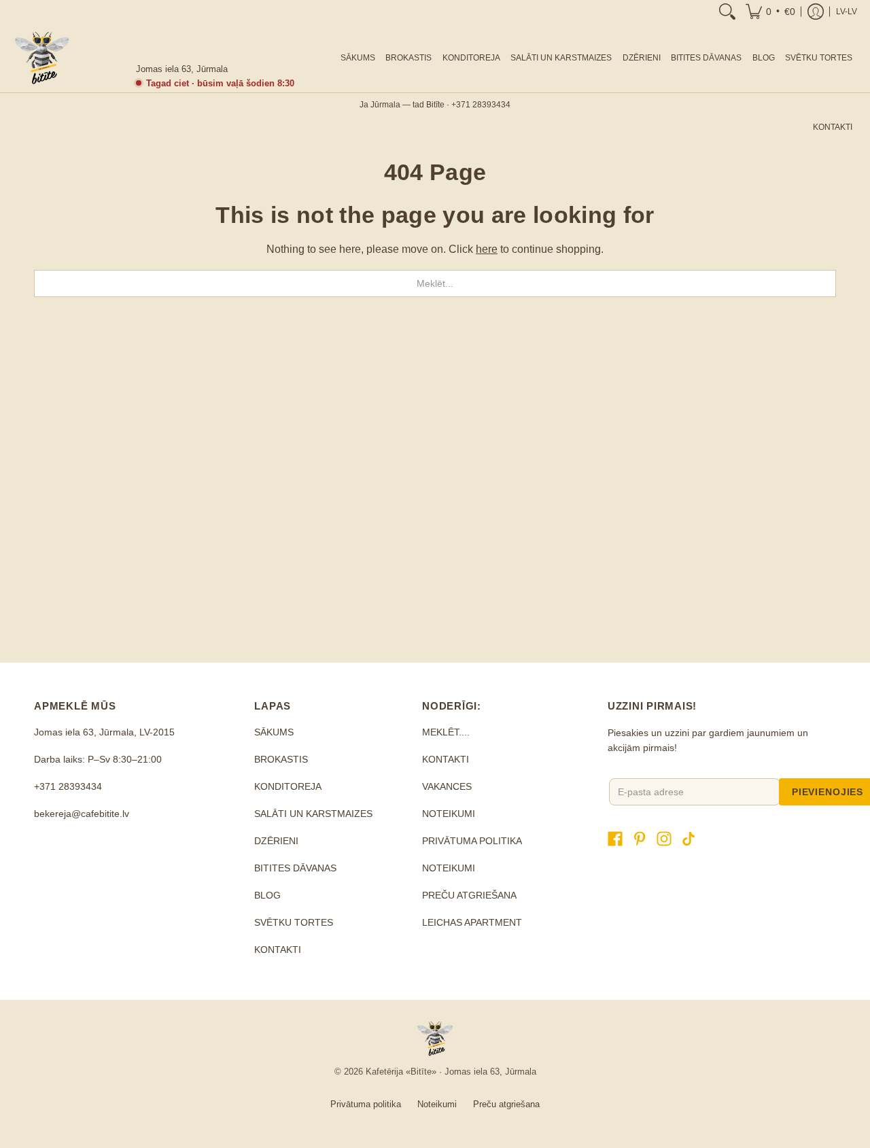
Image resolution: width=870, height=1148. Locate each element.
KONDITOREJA (287, 786)
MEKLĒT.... (446, 732)
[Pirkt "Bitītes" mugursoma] (333, 460)
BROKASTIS (281, 759)
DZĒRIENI (276, 840)
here (487, 249)
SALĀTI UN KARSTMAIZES (313, 813)
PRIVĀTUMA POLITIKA (472, 840)
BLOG (267, 895)
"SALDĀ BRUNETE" (741, 568)
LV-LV (846, 11)
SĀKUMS (274, 732)
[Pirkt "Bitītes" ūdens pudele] (537, 460)
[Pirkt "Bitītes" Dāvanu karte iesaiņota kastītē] (129, 460)
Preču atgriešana (506, 1104)
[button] (770, 11)
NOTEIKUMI (448, 813)
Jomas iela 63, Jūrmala (182, 69)
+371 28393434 (68, 786)
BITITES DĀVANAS (295, 868)
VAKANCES (447, 786)
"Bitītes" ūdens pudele (537, 568)
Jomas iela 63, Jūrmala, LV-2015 (104, 732)
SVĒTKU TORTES (293, 922)
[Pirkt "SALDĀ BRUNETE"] (740, 460)
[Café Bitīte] (42, 57)
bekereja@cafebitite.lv (81, 813)
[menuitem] (727, 11)
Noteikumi (437, 1104)
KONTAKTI (277, 949)
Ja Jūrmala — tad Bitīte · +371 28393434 (435, 104)
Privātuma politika (365, 1104)
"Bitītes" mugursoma (333, 568)
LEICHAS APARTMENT (472, 922)
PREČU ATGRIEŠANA (469, 895)
